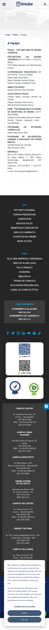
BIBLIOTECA (24, 276)
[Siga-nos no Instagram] (18, 333)
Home (8, 35)
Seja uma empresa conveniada (24, 258)
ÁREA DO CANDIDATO (24, 232)
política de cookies (31, 577)
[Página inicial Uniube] (24, 4)
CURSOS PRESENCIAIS (24, 214)
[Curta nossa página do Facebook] (7, 333)
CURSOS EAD (24, 219)
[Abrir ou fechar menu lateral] (4, 4)
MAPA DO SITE (24, 241)
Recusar (24, 620)
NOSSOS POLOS (24, 223)
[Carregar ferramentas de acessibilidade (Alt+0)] (46, 406)
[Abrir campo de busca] (45, 4)
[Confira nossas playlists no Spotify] (34, 333)
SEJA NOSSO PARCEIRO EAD (24, 285)
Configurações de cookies (24, 606)
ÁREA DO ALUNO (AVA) (24, 263)
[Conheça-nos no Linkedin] (23, 333)
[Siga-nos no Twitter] (13, 333)
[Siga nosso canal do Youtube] (28, 333)
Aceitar (24, 613)
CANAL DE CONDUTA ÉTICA (24, 290)
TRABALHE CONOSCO (24, 281)
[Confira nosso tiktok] (39, 333)
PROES (15, 35)
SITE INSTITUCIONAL (24, 210)
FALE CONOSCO (25, 267)
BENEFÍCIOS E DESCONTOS (24, 228)
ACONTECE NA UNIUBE (24, 236)
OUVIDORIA (24, 272)
